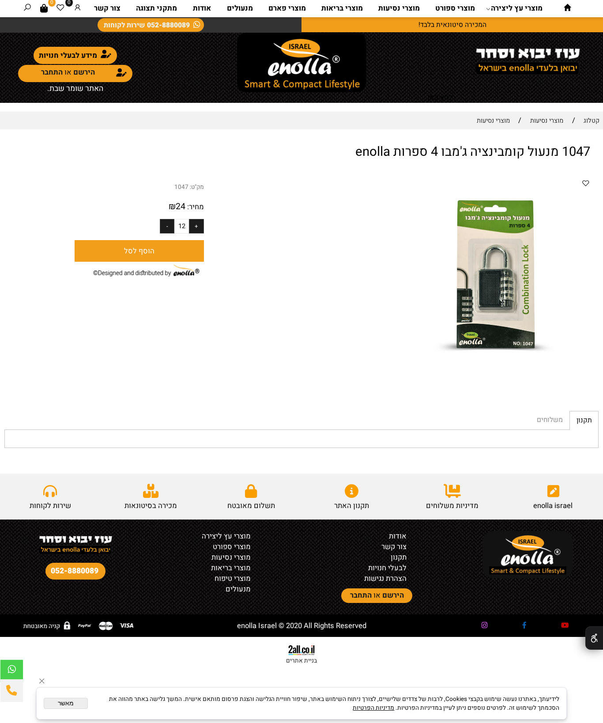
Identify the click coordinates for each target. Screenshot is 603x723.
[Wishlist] (60, 8)
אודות (202, 8)
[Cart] (44, 8)
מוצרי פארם (287, 8)
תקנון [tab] (584, 420)
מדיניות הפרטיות (373, 708)
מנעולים (240, 8)
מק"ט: (197, 187)
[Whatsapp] (12, 671)
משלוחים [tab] (550, 420)
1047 (181, 187)
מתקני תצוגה (156, 8)
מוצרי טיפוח (233, 578)
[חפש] (27, 8)
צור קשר (107, 8)
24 (180, 206)
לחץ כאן (439, 97)
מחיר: (194, 207)
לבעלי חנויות (387, 568)
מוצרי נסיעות (399, 8)
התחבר (52, 72)
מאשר (66, 703)
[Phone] (12, 691)
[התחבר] (77, 8)
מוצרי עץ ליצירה (517, 8)
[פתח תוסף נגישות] (594, 638)
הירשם (84, 72)
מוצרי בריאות (342, 8)
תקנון (399, 557)
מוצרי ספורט (455, 8)
